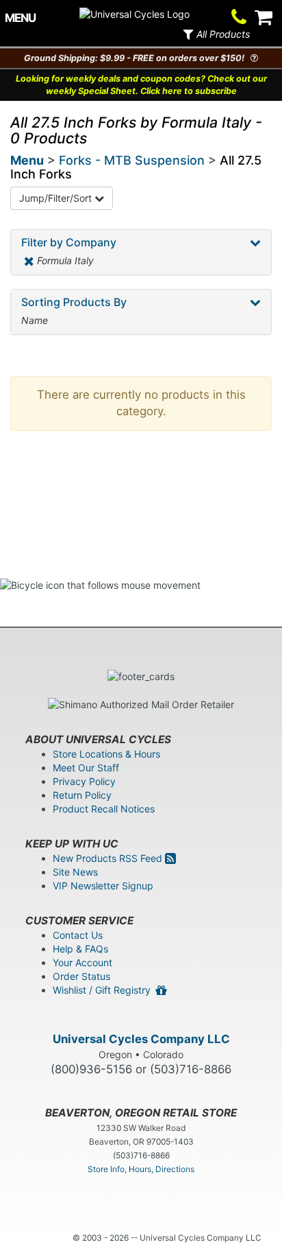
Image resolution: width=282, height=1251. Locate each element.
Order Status (81, 976)
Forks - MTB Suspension (132, 160)
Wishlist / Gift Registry (104, 990)
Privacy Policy (84, 781)
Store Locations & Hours (106, 754)
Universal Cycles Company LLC (141, 1039)
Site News (75, 872)
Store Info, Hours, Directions (141, 1169)
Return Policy (82, 795)
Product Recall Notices (104, 809)
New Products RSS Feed (109, 858)
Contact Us (78, 935)
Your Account (82, 962)
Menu (27, 160)
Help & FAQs (80, 949)
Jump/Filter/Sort (56, 198)
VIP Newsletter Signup (103, 885)
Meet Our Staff (86, 767)
